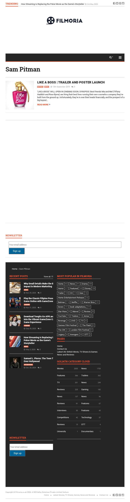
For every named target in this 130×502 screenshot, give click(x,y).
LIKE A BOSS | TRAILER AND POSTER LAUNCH (71, 82)
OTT (83, 424)
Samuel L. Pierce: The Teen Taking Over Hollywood (44, 3)
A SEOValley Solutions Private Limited (47, 492)
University (61, 431)
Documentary (87, 431)
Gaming (27, 304)
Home (14, 269)
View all (47, 277)
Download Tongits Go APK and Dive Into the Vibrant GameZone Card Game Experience (41, 319)
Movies (40, 87)
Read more (42, 105)
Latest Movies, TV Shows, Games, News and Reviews (74, 495)
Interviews (28, 365)
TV (58, 382)
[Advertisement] (65, 39)
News (47, 87)
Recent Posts (19, 276)
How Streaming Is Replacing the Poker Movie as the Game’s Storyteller (40, 340)
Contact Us (62, 349)
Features (61, 375)
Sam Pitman (23, 69)
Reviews (61, 389)
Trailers (84, 375)
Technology (86, 417)
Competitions (63, 417)
